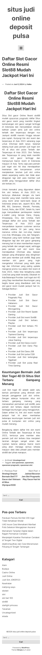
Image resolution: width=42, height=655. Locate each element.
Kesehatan (7, 583)
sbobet (5, 591)
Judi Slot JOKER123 (11, 580)
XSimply (20, 650)
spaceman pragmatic (18, 118)
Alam (4, 565)
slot (3, 594)
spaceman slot (26, 465)
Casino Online (8, 572)
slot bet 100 (7, 598)
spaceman (29, 463)
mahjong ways (8, 587)
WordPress (26, 648)
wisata (5, 616)
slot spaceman (18, 463)
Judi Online (7, 576)
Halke (29, 84)
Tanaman (6, 609)
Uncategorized (19, 460)
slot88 (5, 601)
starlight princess (10, 605)
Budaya (5, 569)
